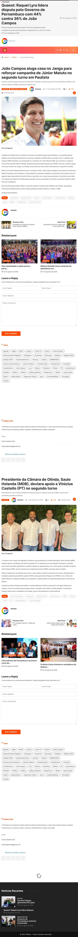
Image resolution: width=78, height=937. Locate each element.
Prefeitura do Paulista (18, 89)
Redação (38, 89)
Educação (48, 355)
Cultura (46, 351)
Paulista (71, 198)
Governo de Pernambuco (11, 364)
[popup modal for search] (73, 50)
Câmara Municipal (16, 596)
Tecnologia (65, 376)
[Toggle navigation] (5, 50)
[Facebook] (3, 460)
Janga (37, 198)
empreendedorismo (22, 359)
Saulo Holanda (20, 600)
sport (41, 376)
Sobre (3, 436)
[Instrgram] (63, 50)
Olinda (55, 368)
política (23, 372)
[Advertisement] (39, 403)
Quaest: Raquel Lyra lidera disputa (18, 910)
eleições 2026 (7, 359)
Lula (30, 368)
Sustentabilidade (52, 376)
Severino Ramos (34, 202)
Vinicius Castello (34, 600)
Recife (58, 372)
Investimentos (7, 368)
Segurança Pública (30, 376)
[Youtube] (23, 460)
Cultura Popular (58, 351)
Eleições (57, 355)
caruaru (28, 351)
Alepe (14, 351)
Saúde (5, 376)
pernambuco (70, 368)
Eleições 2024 (26, 198)
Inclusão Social (42, 364)
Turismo (5, 381)
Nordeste (46, 368)
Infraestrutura (55, 364)
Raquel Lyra (22, 202)
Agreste (5, 351)
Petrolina (6, 372)
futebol (44, 359)
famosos (35, 359)
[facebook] (57, 50)
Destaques (14, 198)
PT (11, 600)
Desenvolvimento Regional (12, 355)
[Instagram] (18, 460)
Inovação (66, 364)
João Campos (60, 198)
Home (6, 57)
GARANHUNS (54, 359)
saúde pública (15, 376)
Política (14, 57)
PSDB (12, 202)
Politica (15, 372)
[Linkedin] (67, 50)
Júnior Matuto (47, 198)
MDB (64, 596)
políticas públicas (35, 372)
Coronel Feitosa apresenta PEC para (26, 901)
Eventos (46, 659)
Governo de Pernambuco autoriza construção (26, 921)
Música (37, 368)
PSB (5, 202)
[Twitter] (60, 50)
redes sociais (67, 372)
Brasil (21, 351)
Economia (38, 355)
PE (62, 368)
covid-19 (38, 351)
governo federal (28, 364)
